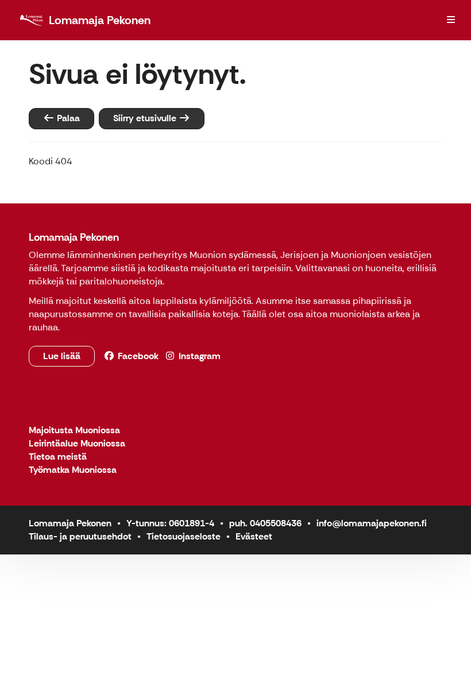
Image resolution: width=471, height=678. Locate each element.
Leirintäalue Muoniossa (77, 443)
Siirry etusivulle (146, 118)
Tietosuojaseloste (183, 536)
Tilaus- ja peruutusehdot (80, 536)
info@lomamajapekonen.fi (371, 523)
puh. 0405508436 (265, 523)
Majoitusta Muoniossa (74, 430)
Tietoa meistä (58, 457)
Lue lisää (61, 356)
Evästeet (253, 536)
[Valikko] (451, 20)
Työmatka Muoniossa (73, 470)
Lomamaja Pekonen (74, 237)
